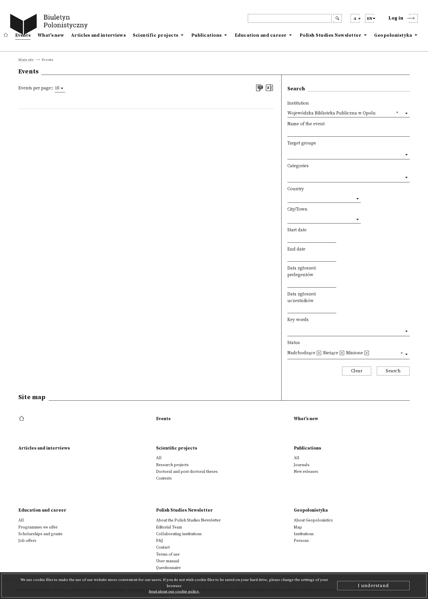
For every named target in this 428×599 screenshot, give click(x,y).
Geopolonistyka (393, 35)
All (159, 458)
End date (296, 249)
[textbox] (289, 153)
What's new (51, 35)
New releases (306, 471)
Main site (26, 60)
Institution (298, 103)
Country (295, 189)
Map (298, 527)
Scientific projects (155, 35)
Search (393, 371)
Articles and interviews (98, 35)
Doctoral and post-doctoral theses (187, 471)
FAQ (159, 540)
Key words (298, 320)
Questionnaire (168, 567)
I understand (373, 586)
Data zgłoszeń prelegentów (301, 271)
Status (293, 343)
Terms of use (168, 554)
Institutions (304, 534)
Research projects (172, 465)
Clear (356, 371)
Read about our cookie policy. (174, 591)
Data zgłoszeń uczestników (301, 297)
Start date (297, 230)
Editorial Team (169, 527)
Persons (301, 540)
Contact (163, 547)
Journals (301, 465)
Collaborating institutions (179, 534)
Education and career (261, 35)
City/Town (297, 209)
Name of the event (306, 124)
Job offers (27, 540)
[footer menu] (22, 419)
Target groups (301, 143)
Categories (298, 166)
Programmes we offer (38, 527)
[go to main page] (50, 25)
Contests (164, 478)
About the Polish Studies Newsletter (188, 520)
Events (23, 35)
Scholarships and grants (40, 534)
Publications (206, 35)
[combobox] (60, 88)
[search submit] (337, 18)
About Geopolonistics (313, 520)
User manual (167, 561)
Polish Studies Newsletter (331, 35)
